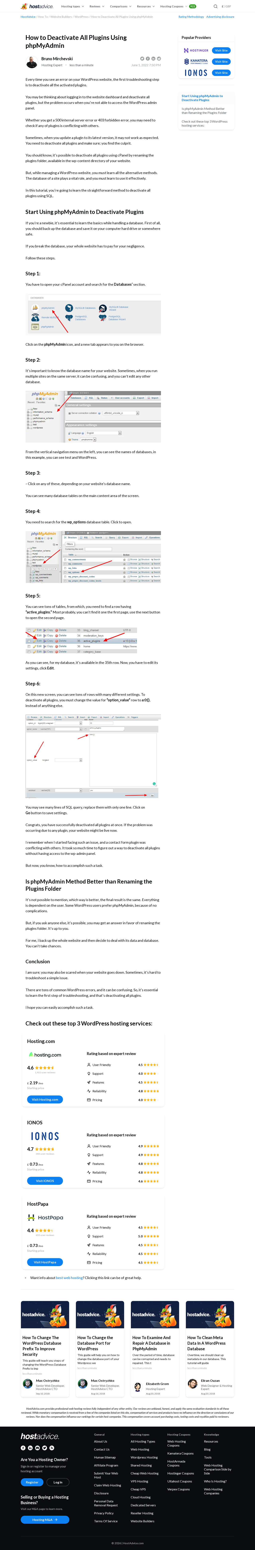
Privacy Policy (104, 1513)
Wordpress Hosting (144, 1457)
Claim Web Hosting (107, 1485)
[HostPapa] (45, 1217)
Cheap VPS (138, 1489)
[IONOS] (45, 1136)
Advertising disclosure (220, 16)
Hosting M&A (42, 1519)
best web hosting (69, 1277)
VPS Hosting (139, 1481)
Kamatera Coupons (180, 1453)
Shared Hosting (141, 1465)
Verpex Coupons (178, 1489)
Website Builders (142, 1521)
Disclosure (101, 1493)
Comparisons (119, 6)
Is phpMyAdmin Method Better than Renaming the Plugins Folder (204, 110)
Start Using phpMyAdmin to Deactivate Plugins (202, 98)
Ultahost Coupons (179, 1481)
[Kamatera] (196, 61)
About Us (100, 1441)
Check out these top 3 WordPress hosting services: (205, 123)
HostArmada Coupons (176, 1463)
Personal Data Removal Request (106, 1503)
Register (32, 1482)
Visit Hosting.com (45, 1099)
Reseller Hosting (142, 1513)
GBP (226, 6)
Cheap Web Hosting (145, 1473)
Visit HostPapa (45, 1262)
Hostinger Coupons (180, 1473)
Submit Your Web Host (106, 1475)
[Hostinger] (196, 50)
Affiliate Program (106, 1465)
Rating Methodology (191, 16)
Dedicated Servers (143, 1505)
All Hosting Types (143, 1441)
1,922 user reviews (45, 1072)
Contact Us (102, 1449)
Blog (207, 1449)
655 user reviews (45, 1235)
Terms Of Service (106, 1521)
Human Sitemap (105, 1457)
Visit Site (221, 50)
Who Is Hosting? (215, 1481)
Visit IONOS (45, 1181)
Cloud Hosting (141, 1497)
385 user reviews (45, 1153)
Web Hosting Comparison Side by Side (217, 1469)
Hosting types (70, 6)
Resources (144, 6)
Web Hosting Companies (213, 1491)
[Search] (215, 6)
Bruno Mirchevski (57, 58)
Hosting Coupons (177, 6)
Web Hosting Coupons (176, 1443)
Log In (58, 1482)
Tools (208, 1457)
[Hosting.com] (45, 1055)
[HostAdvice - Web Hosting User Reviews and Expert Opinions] (37, 6)
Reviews (95, 6)
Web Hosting (140, 1449)
